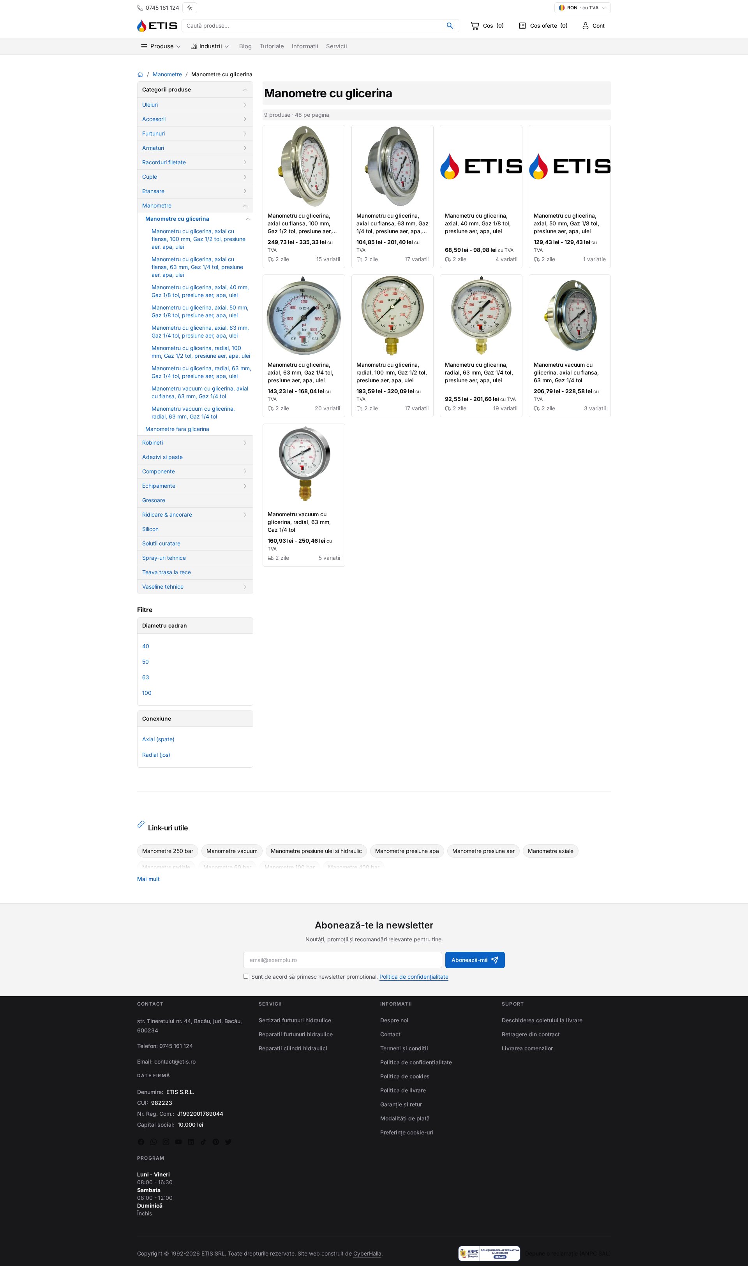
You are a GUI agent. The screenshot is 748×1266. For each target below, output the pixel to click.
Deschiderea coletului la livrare (542, 1020)
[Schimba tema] (189, 7)
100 (147, 692)
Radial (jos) (156, 754)
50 (145, 661)
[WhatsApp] (153, 1142)
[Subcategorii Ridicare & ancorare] (245, 515)
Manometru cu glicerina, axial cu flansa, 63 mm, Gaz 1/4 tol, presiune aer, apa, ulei (197, 267)
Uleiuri (150, 104)
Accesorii (154, 119)
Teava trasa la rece (166, 572)
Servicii (336, 46)
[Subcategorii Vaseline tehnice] (245, 587)
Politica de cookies (405, 1076)
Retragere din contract (531, 1034)
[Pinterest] (216, 1142)
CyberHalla (367, 1253)
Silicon (150, 529)
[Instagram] (166, 1142)
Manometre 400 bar (353, 867)
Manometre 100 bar (290, 867)
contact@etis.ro (175, 1061)
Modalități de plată (405, 1118)
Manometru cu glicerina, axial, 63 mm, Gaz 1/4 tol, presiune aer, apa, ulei (300, 372)
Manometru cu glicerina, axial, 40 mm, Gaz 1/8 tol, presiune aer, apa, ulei (478, 223)
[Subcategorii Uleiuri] (245, 105)
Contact (390, 1034)
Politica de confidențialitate (413, 976)
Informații (305, 46)
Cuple (149, 176)
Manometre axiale (550, 851)
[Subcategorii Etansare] (245, 191)
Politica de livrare (403, 1090)
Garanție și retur (401, 1104)
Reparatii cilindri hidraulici (293, 1048)
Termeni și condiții (404, 1048)
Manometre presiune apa (407, 851)
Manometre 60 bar (227, 867)
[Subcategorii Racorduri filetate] (245, 162)
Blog (245, 46)
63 (145, 677)
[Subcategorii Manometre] (245, 205)
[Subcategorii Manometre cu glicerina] (248, 219)
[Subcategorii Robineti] (245, 443)
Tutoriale (271, 46)
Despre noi (394, 1020)
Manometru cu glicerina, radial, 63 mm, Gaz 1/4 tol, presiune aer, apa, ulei (479, 372)
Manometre (167, 74)
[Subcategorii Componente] (245, 471)
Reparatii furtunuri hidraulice (296, 1034)
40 (145, 646)
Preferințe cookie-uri (406, 1132)
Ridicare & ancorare (167, 514)
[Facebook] (141, 1142)
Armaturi (153, 147)
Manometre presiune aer (483, 851)
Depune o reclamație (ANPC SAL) (568, 1253)
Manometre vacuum (232, 851)
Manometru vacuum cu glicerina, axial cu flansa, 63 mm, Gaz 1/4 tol (566, 372)
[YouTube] (178, 1142)
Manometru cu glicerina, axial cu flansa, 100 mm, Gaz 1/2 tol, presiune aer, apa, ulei (198, 239)
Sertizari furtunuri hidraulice (295, 1020)
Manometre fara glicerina (177, 429)
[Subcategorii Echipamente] (245, 486)
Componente (158, 471)
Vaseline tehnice (162, 586)
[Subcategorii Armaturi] (245, 148)
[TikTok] (203, 1142)
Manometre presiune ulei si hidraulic (316, 851)
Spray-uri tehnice (164, 557)
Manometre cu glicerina (177, 218)
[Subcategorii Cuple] (245, 177)
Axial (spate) (158, 739)
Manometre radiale (166, 867)
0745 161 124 (162, 7)
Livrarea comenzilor (527, 1048)
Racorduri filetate (164, 162)
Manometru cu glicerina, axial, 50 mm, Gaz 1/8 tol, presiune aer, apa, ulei (566, 223)
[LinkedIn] (191, 1142)
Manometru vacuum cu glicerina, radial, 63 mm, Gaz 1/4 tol (299, 522)
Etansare (153, 191)
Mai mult (148, 879)
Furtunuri (153, 133)
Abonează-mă (470, 960)
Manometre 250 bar (167, 851)
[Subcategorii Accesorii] (245, 119)
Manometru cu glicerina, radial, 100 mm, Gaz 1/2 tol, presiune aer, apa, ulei (391, 372)
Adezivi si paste (162, 457)
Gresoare (153, 500)
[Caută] (450, 25)
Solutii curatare (161, 543)
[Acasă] (140, 74)
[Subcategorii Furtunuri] (245, 133)
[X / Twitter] (228, 1142)
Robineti (152, 442)
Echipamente (158, 485)
